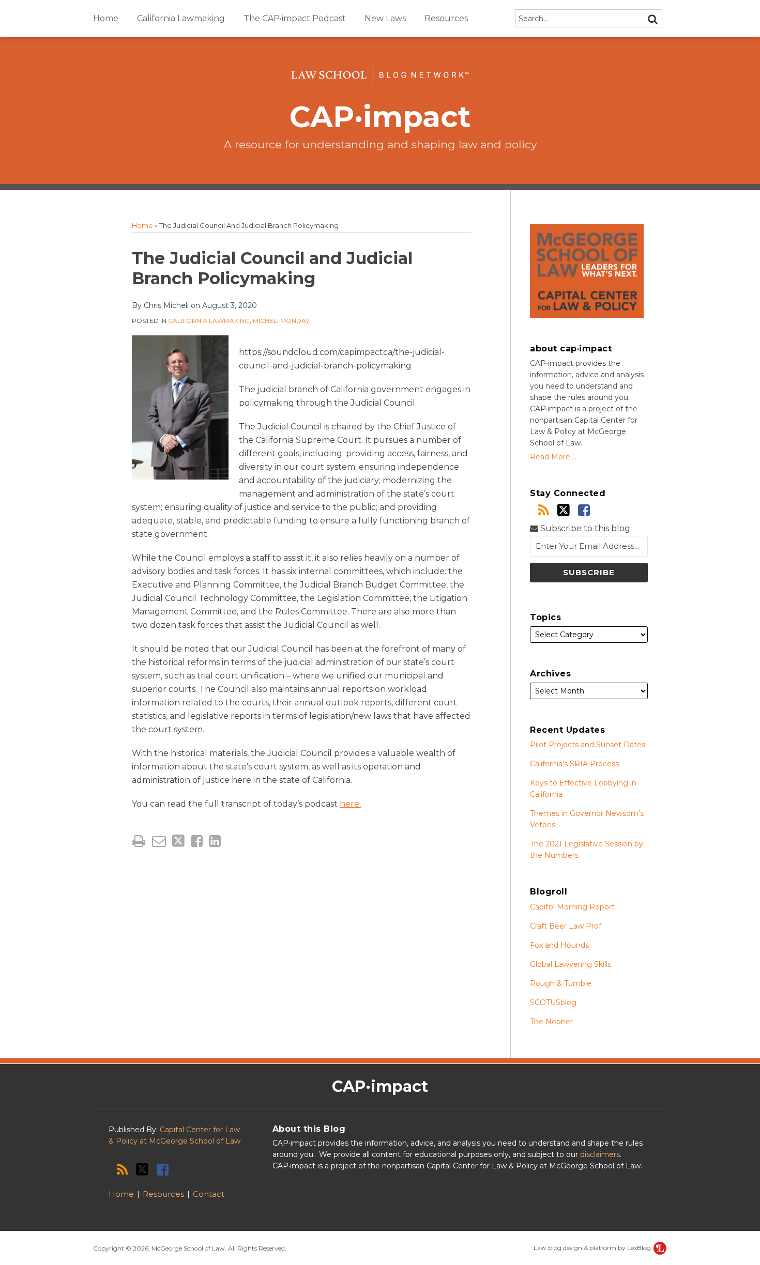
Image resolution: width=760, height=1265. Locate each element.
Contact (208, 1194)
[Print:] (138, 841)
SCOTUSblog (553, 1002)
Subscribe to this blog (584, 528)
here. (350, 804)
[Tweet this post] (178, 841)
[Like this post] (197, 841)
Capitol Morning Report (572, 907)
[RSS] (543, 510)
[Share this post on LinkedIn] (215, 841)
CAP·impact (380, 116)
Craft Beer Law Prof (565, 926)
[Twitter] (563, 510)
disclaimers (600, 1154)
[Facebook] (584, 510)
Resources (446, 18)
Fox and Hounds (559, 945)
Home (105, 18)
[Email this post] (159, 841)
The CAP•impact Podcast (295, 18)
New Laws (385, 18)
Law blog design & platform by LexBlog (593, 1248)
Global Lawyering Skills (570, 964)
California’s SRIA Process (574, 763)
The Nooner (551, 1021)
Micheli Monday (281, 321)
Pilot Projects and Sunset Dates (587, 744)
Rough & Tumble (560, 983)
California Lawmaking (181, 18)
